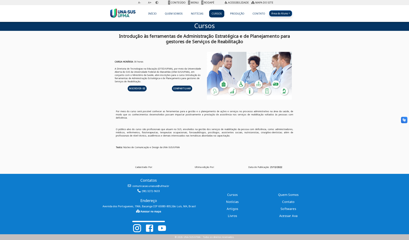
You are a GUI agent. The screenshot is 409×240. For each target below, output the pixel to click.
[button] (152, 13)
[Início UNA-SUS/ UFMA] (123, 13)
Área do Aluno (279, 13)
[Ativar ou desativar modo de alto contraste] (157, 2)
